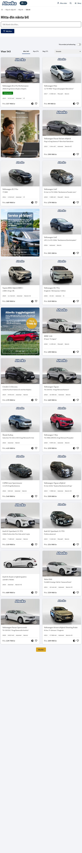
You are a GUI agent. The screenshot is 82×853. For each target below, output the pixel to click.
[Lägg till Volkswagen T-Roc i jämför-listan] (74, 448)
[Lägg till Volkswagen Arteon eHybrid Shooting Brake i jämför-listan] (74, 640)
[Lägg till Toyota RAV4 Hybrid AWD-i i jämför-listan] (32, 301)
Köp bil (20, 10)
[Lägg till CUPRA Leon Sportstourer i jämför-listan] (32, 496)
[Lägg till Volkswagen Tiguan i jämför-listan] (74, 400)
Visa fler (41, 650)
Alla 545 (26, 51)
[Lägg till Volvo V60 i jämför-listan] (74, 592)
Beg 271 (45, 51)
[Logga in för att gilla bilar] (36, 103)
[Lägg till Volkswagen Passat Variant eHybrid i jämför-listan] (74, 154)
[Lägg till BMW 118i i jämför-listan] (74, 352)
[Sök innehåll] (71, 3)
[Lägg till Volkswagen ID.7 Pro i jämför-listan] (32, 202)
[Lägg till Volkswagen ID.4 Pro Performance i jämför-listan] (32, 103)
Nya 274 (36, 51)
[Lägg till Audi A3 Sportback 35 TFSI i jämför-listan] (32, 544)
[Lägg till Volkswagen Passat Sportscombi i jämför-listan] (32, 640)
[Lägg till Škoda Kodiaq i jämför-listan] (32, 448)
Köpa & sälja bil (11, 10)
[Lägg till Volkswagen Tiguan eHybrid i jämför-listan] (74, 496)
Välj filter (9, 31)
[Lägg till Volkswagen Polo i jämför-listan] (74, 103)
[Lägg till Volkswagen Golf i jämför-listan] (74, 202)
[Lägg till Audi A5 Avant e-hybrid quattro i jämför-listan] (32, 592)
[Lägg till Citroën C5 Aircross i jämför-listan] (32, 400)
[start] (2, 9)
